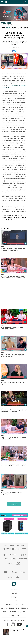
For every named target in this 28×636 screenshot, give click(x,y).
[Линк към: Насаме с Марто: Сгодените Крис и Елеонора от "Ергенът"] (14, 322)
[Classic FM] (10, 577)
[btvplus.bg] (5, 555)
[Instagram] (13, 623)
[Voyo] (5, 558)
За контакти (14, 600)
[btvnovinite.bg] (13, 555)
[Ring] (23, 549)
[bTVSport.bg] (21, 558)
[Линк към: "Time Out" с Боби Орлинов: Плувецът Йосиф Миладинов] (14, 349)
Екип (21, 28)
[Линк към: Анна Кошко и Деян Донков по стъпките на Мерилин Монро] (14, 432)
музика (4, 218)
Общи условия (14, 615)
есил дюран (9, 215)
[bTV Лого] (14, 584)
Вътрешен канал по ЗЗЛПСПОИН (14, 612)
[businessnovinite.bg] (22, 555)
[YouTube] (19, 623)
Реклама (14, 593)
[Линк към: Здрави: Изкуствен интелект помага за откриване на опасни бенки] (14, 243)
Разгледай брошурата (19, 515)
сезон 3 (5, 220)
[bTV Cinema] (20, 545)
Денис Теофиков (12, 220)
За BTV (14, 589)
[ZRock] (18, 577)
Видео (8, 28)
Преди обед (6, 23)
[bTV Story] (15, 549)
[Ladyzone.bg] (12, 558)
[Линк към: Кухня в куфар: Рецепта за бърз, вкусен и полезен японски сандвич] (14, 404)
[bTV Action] (6, 549)
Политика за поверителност (14, 604)
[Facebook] (7, 623)
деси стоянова (18, 215)
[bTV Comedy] (12, 545)
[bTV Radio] (14, 572)
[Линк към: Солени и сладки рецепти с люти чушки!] (14, 459)
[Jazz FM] (22, 572)
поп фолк (9, 218)
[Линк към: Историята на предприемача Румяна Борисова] (14, 377)
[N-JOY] (6, 572)
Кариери (14, 597)
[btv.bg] (5, 545)
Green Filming (15, 28)
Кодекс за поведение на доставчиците (14, 608)
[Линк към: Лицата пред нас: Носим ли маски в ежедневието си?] (14, 487)
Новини (3, 28)
